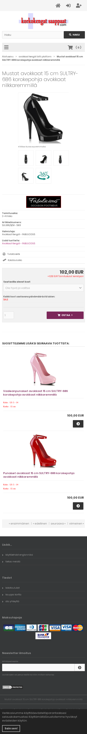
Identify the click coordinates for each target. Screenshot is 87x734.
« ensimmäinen (19, 523)
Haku (74, 34)
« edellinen (40, 523)
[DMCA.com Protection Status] (12, 688)
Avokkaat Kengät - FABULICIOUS (18, 243)
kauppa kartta (13, 594)
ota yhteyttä (12, 601)
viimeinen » (76, 523)
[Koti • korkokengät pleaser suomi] (43, 21)
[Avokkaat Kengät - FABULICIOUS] (43, 207)
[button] (43, 288)
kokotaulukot (12, 587)
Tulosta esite (13, 254)
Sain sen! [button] (11, 728)
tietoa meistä (12, 561)
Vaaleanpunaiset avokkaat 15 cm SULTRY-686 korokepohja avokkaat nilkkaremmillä (35, 393)
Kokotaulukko (15, 260)
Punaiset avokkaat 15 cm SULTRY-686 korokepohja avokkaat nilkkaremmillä (38, 475)
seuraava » (58, 523)
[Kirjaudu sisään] (80, 667)
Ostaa (65, 315)
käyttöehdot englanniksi (19, 554)
